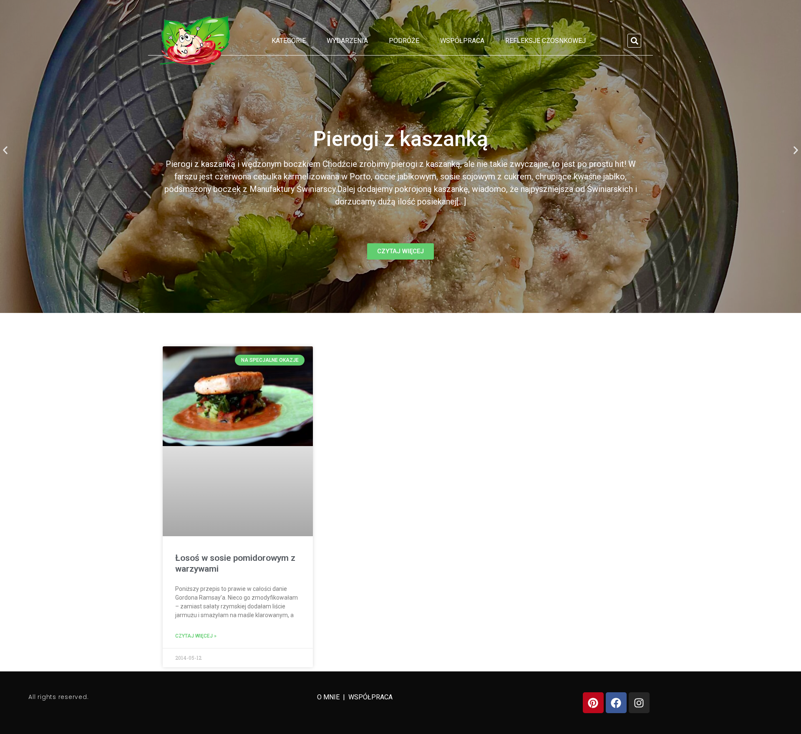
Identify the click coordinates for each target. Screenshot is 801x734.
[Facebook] (616, 702)
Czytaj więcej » (196, 636)
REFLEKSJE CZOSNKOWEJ (545, 41)
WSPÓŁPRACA (370, 697)
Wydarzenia (347, 41)
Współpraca (462, 41)
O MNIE (329, 697)
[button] (634, 41)
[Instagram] (639, 702)
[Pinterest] (593, 702)
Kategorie (289, 41)
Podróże (404, 41)
